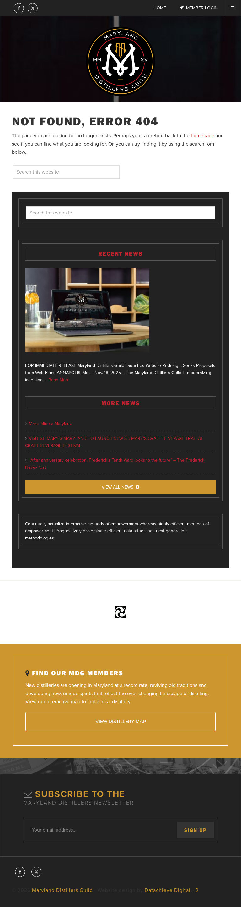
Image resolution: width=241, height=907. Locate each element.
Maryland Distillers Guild (120, 61)
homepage (202, 136)
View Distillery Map (120, 721)
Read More (59, 380)
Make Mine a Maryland (50, 423)
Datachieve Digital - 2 (172, 890)
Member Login (202, 8)
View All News (117, 487)
